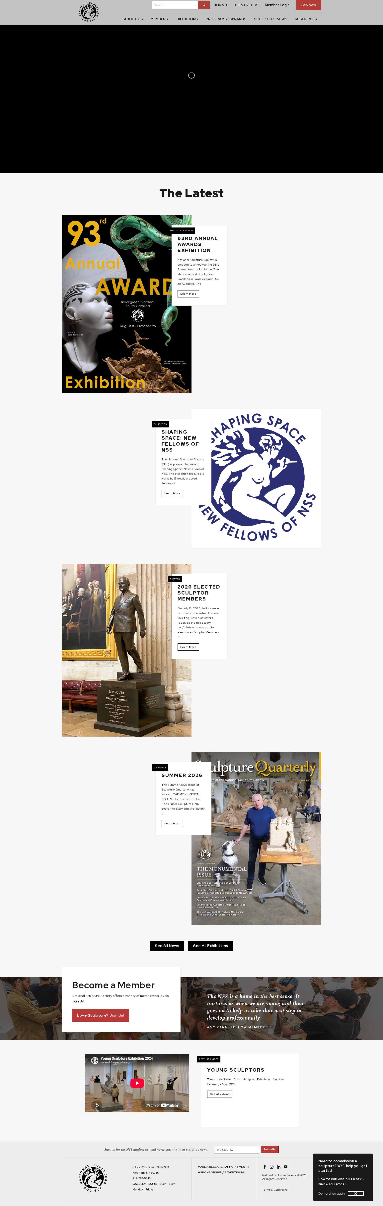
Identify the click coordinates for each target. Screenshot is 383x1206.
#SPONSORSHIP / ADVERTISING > (222, 1172)
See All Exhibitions (210, 945)
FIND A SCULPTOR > (332, 1184)
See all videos (219, 1094)
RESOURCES (306, 19)
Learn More (188, 293)
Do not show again (331, 1193)
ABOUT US (133, 19)
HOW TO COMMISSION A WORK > (341, 1179)
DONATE (220, 5)
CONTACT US (246, 5)
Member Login (277, 5)
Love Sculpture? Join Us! (100, 1015)
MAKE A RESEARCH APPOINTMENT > (224, 1167)
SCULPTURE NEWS (270, 19)
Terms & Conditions (274, 1189)
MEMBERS (159, 19)
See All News (167, 945)
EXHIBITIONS (187, 19)
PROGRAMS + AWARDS (226, 19)
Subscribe (270, 1149)
